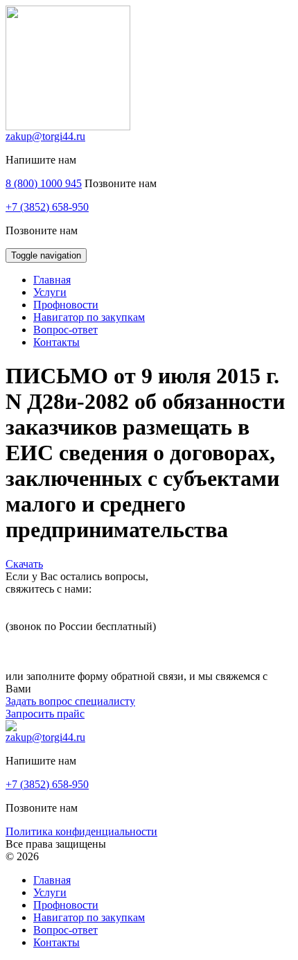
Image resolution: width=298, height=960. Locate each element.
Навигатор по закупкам (89, 917)
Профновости (65, 905)
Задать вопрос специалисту (70, 701)
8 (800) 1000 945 (44, 183)
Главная (52, 880)
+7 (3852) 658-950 (47, 207)
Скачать (24, 564)
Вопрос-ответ (65, 930)
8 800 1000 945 (40, 614)
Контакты (56, 942)
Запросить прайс (45, 713)
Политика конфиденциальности (81, 831)
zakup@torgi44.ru (45, 136)
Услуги (50, 892)
